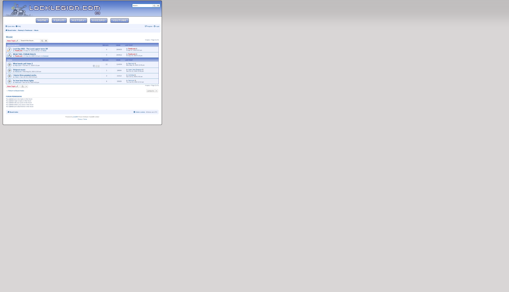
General (45, 56)
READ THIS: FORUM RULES (24, 54)
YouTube (120, 20)
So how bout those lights (23, 81)
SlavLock (131, 63)
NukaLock (18, 71)
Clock (17, 77)
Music (9, 37)
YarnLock (18, 82)
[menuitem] (18, 26)
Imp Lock (18, 65)
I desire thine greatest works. (25, 75)
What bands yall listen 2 (23, 64)
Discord (98, 20)
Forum (59, 20)
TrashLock (18, 50)
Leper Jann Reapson (135, 69)
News (44, 50)
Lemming (131, 75)
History (78, 20)
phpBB (75, 117)
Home (42, 20)
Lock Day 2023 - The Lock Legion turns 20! (30, 49)
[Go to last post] (137, 48)
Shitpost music (19, 70)
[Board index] (20, 8)
